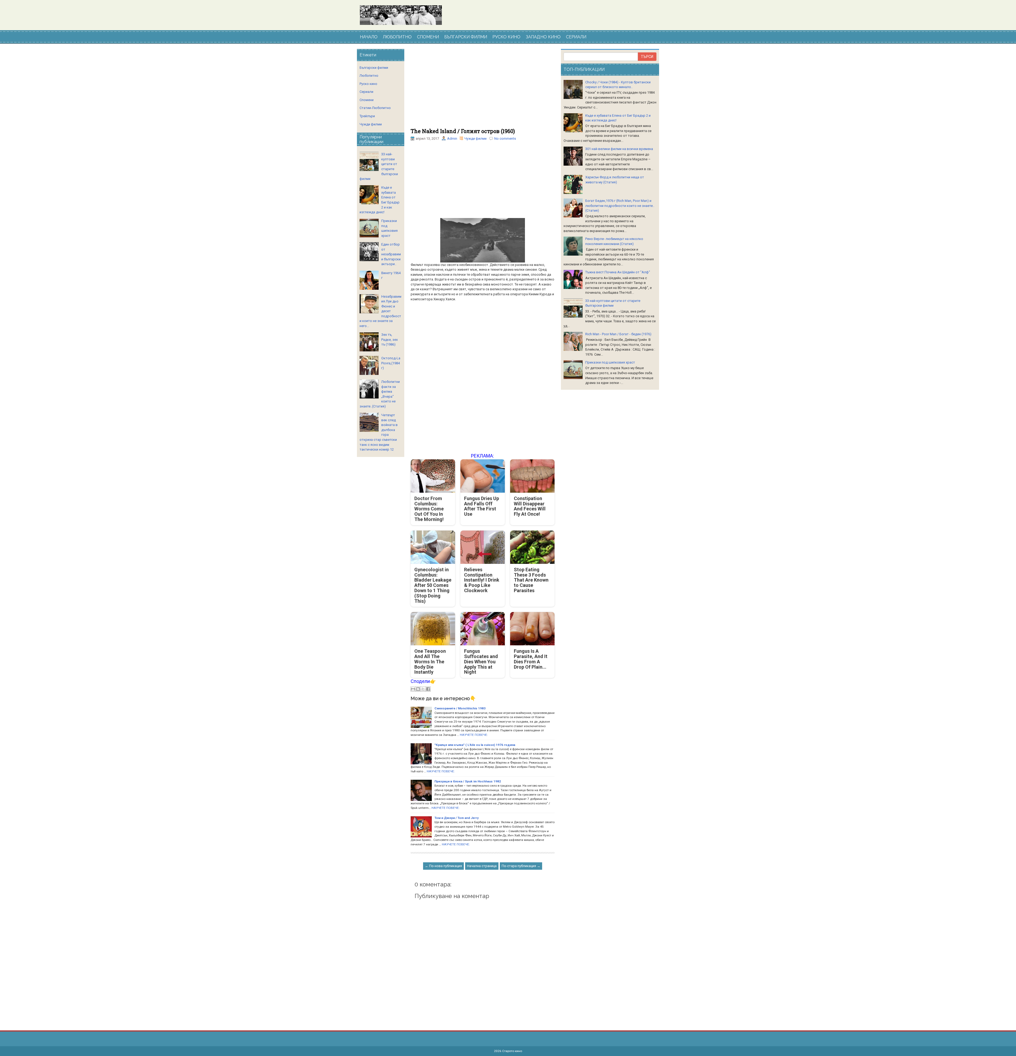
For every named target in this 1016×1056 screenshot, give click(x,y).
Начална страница (482, 866)
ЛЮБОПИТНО (397, 36)
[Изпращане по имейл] (413, 689)
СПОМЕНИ (428, 36)
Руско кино (368, 84)
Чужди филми (475, 139)
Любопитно (369, 76)
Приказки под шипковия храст (610, 362)
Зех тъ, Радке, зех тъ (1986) (389, 339)
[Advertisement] (483, 89)
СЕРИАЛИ (576, 36)
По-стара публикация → (521, 866)
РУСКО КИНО (506, 36)
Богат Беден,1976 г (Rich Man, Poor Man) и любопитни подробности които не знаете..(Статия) (619, 205)
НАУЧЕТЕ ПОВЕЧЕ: (474, 735)
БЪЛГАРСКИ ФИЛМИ (465, 36)
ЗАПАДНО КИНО (543, 36)
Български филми (374, 68)
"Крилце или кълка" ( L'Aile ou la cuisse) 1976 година (474, 745)
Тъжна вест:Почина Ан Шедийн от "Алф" (617, 272)
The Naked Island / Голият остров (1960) (463, 131)
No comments (505, 139)
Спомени (367, 100)
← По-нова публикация (443, 866)
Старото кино (512, 1051)
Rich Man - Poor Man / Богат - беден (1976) (618, 334)
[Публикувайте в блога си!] (418, 689)
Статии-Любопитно (375, 108)
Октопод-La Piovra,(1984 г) (390, 363)
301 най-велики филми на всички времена (619, 149)
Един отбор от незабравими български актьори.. (391, 254)
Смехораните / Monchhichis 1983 (460, 708)
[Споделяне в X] (423, 689)
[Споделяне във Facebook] (428, 689)
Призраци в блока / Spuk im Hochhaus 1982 (467, 781)
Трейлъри (367, 116)
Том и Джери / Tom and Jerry (456, 818)
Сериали (366, 92)
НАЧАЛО (369, 36)
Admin (452, 139)
